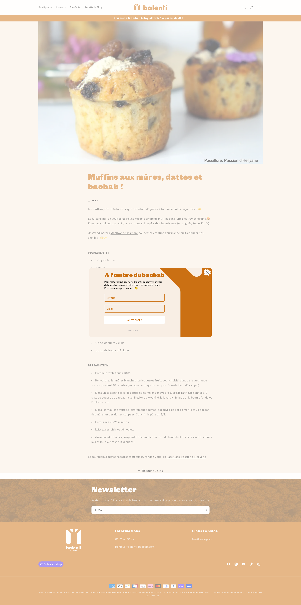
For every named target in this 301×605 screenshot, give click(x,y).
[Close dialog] (207, 272)
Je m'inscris (135, 320)
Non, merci (133, 330)
